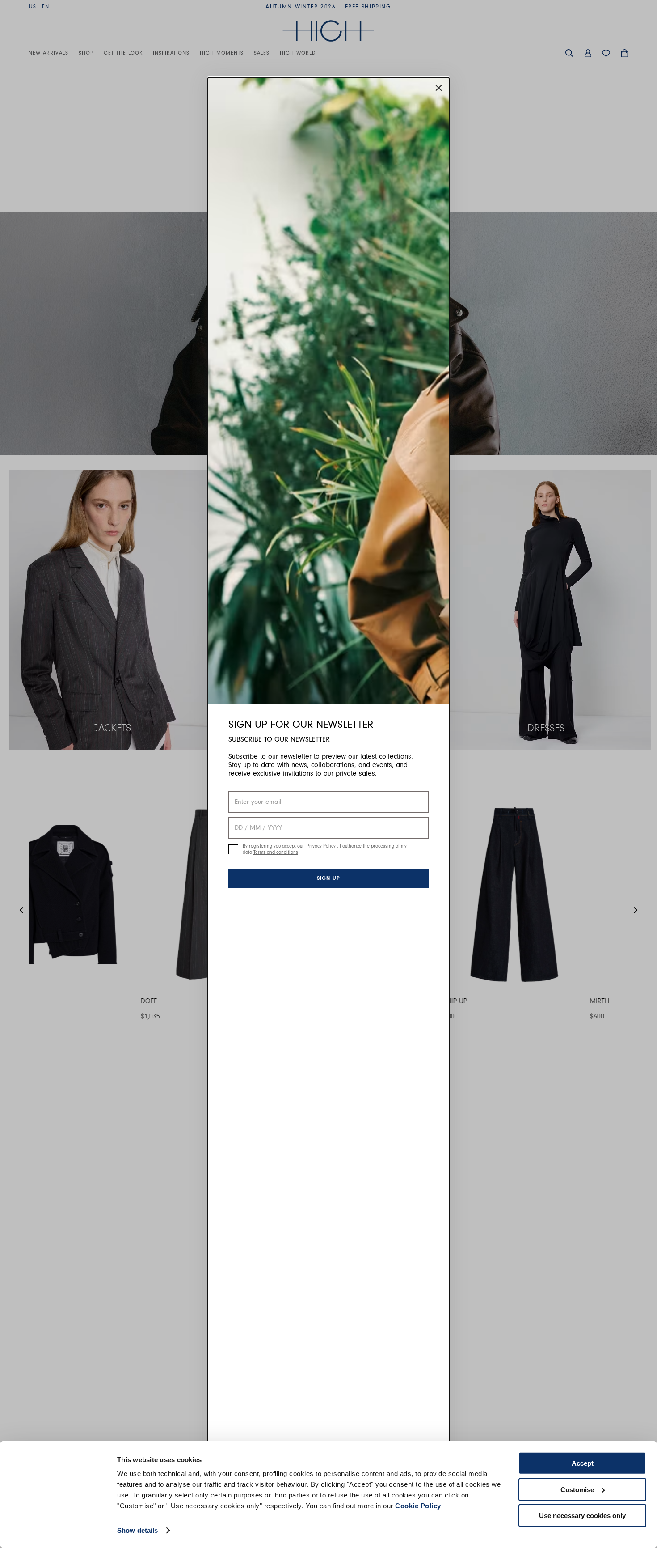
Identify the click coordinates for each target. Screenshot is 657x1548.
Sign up (328, 878)
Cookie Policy (418, 1506)
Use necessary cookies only (582, 1515)
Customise (577, 1489)
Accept (583, 1463)
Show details (137, 1530)
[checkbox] (233, 849)
